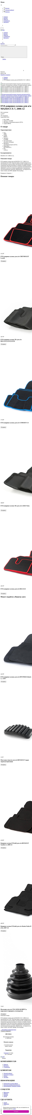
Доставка (6, 1077)
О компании (7, 20)
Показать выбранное (5, 1031)
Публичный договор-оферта (11, 1083)
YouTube (6, 1095)
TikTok (5, 1096)
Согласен (16, 1111)
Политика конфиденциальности (12, 1084)
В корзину (3, 261)
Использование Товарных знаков (12, 1086)
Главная (6, 16)
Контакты (6, 22)
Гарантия (6, 1053)
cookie (14, 1108)
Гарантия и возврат (8, 1074)
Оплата (5, 1076)
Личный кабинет (9, 10)
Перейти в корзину (5, 74)
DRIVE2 (6, 1093)
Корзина (7, 11)
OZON (5, 1102)
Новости (6, 19)
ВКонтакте (6, 1092)
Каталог (7, 8)
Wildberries (6, 1104)
